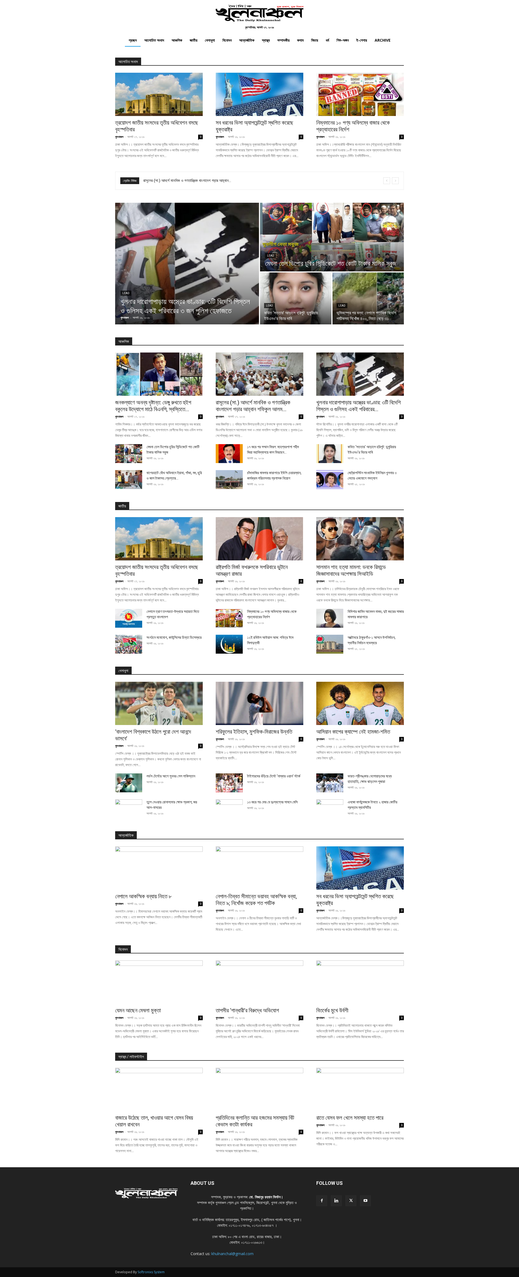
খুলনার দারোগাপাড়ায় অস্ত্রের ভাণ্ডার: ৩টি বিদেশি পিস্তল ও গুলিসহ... (187, 180)
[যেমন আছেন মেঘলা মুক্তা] (159, 982)
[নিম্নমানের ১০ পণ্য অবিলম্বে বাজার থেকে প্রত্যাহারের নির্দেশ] (360, 94)
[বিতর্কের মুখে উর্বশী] (360, 982)
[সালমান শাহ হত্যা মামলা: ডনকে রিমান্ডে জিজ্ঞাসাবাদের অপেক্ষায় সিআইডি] (360, 538)
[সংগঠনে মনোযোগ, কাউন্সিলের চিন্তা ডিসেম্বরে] (128, 644)
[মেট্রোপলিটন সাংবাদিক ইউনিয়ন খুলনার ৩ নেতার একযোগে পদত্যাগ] (329, 479)
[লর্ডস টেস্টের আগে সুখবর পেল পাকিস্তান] (128, 782)
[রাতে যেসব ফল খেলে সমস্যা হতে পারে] (360, 1089)
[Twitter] (350, 1200)
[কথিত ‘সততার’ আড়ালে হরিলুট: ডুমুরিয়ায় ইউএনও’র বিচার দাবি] (295, 298)
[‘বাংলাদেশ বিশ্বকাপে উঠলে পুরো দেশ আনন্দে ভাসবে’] (159, 703)
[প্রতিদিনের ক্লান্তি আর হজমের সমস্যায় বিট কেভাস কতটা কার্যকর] (259, 1089)
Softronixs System (151, 1272)
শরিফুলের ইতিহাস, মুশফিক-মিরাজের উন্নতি (254, 732)
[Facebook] (321, 1200)
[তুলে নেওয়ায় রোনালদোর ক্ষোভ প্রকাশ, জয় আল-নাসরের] (128, 808)
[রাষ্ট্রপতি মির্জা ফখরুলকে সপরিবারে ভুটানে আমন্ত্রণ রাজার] (259, 538)
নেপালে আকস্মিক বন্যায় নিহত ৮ (143, 896)
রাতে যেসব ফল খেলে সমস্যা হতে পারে (349, 1118)
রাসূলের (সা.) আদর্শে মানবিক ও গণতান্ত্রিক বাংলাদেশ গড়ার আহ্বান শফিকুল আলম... (253, 406)
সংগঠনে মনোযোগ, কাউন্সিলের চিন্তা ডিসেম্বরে (174, 637)
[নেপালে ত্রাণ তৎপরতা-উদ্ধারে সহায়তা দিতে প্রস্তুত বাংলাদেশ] (128, 618)
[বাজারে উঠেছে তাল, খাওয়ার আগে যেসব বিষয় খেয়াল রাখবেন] (159, 1089)
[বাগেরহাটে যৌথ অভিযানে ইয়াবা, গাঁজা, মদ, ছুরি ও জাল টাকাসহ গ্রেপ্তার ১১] (128, 479)
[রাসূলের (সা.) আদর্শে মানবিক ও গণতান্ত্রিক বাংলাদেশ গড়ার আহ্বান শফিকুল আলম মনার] (259, 374)
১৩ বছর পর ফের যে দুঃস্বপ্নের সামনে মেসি (272, 802)
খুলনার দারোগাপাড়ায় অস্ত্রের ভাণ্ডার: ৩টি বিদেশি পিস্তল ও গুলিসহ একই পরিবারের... (358, 406)
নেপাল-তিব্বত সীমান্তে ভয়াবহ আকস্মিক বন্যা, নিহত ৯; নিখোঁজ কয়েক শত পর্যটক (256, 899)
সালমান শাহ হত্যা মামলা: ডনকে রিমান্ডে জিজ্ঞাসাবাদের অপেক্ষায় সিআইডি (351, 570)
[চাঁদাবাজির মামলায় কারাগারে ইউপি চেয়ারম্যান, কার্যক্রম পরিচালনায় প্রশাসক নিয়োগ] (229, 479)
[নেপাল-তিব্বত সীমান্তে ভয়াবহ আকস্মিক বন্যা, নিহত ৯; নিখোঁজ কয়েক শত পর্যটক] (259, 868)
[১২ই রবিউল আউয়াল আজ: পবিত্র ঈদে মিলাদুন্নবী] (229, 644)
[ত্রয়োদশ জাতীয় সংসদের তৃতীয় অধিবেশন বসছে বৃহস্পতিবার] (159, 94)
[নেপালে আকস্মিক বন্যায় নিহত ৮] (159, 868)
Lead (125, 293)
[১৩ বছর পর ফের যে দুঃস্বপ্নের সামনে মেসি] (229, 808)
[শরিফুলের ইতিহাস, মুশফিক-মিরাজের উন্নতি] (259, 703)
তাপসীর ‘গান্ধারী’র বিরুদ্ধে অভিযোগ (247, 1010)
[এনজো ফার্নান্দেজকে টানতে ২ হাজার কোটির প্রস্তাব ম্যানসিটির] (329, 808)
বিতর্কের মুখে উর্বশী (332, 1010)
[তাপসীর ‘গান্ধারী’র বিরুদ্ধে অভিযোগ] (259, 982)
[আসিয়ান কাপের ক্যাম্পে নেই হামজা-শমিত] (360, 703)
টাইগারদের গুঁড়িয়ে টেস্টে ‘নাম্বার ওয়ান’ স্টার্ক (273, 776)
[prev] (386, 180)
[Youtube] (365, 1200)
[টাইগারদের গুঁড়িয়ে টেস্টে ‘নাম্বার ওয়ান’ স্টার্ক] (229, 782)
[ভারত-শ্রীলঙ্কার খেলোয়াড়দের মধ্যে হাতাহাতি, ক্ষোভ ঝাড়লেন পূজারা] (329, 782)
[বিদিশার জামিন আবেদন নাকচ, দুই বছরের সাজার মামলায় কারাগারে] (329, 618)
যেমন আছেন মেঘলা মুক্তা (138, 1010)
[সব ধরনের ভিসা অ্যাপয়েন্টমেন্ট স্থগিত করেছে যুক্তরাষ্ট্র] (259, 94)
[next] (395, 180)
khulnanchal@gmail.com (232, 1253)
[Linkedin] (336, 1200)
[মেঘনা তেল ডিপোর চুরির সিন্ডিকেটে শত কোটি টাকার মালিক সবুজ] (332, 237)
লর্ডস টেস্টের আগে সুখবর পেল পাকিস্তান (171, 776)
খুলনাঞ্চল (119, 137)
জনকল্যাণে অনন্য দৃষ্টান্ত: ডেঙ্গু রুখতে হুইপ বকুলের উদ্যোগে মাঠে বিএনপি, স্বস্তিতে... (153, 406)
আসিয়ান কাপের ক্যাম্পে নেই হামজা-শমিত (353, 732)
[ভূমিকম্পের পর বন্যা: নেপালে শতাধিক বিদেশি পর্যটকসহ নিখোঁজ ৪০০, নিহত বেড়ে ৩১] (368, 298)
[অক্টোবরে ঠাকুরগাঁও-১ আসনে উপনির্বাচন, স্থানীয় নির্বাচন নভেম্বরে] (329, 644)
